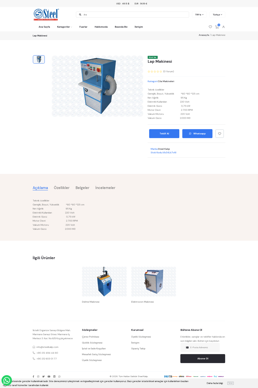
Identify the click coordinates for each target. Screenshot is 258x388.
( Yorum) (168, 71)
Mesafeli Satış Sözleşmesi (96, 354)
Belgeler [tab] (82, 188)
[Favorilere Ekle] (219, 133)
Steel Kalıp (164, 148)
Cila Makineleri (166, 81)
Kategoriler (63, 26)
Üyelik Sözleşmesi (92, 360)
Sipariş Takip (138, 348)
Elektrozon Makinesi (142, 301)
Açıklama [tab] (40, 188)
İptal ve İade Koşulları (94, 348)
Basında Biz (121, 26)
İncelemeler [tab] (105, 188)
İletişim (139, 26)
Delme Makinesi (90, 301)
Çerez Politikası (90, 336)
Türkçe (216, 14)
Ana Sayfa (44, 26)
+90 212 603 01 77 (47, 358)
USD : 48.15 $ (122, 3)
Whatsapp (199, 133)
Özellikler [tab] (62, 188)
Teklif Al (164, 133)
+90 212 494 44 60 (47, 352)
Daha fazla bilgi (215, 383)
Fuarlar (83, 26)
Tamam (230, 383)
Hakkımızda (101, 26)
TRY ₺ (198, 14)
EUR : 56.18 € (141, 3)
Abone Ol (202, 358)
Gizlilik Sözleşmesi (92, 342)
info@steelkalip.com (47, 347)
